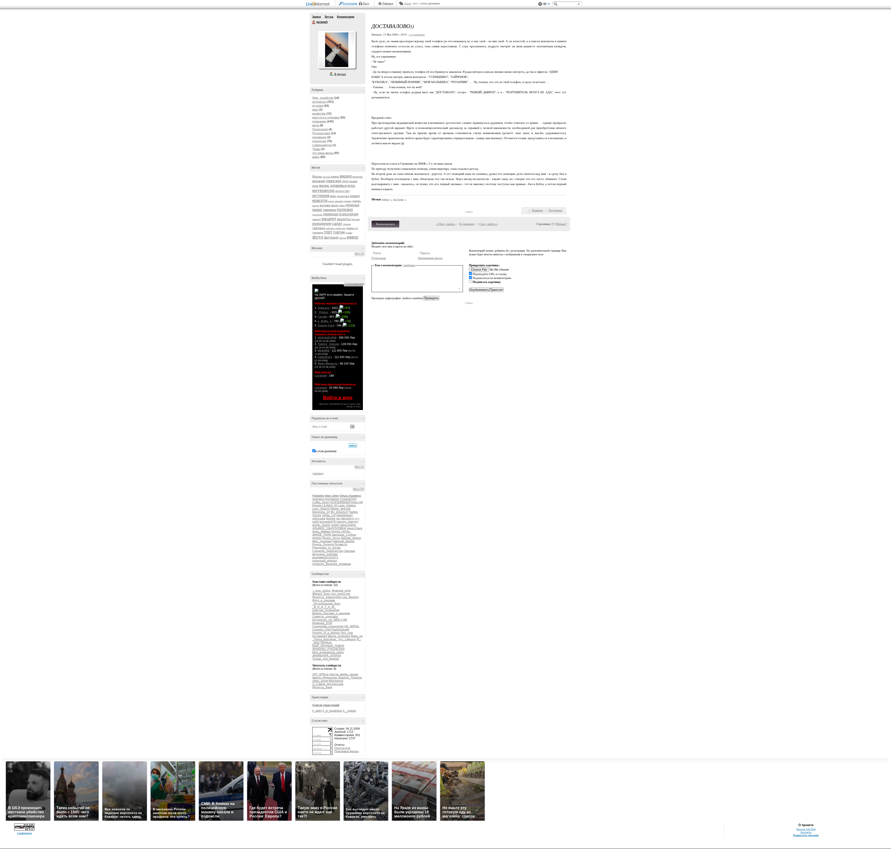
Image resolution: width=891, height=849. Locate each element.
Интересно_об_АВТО (326, 620)
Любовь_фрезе (351, 538)
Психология (320, 129)
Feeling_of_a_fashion (326, 632)
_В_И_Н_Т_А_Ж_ (324, 607)
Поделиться (555, 210)
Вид (546, 4)
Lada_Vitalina (347, 505)
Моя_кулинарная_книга (328, 652)
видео (346, 176)
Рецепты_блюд (322, 687)
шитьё (342, 238)
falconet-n (347, 518)
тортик (339, 232)
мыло (335, 205)
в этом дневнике (326, 451)
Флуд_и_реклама (323, 600)
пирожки (329, 210)
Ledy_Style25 (321, 508)
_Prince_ (323, 312)
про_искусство (340, 594)
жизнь (324, 186)
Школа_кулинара (339, 636)
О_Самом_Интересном (327, 684)
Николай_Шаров (343, 541)
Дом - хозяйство (322, 97)
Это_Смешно (347, 639)
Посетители (342, 748)
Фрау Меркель (328, 363)
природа (330, 214)
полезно (345, 209)
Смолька (349, 551)
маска (315, 205)
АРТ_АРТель (320, 674)
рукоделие (319, 141)
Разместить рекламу (806, 835)
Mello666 (323, 350)
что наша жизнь (322, 153)
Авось (407, 3)
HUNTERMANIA (340, 502)
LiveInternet (318, 4)
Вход (366, 3)
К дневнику (467, 224)
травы (348, 232)
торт (328, 232)
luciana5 (314, 22)
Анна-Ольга (354, 528)
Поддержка (540, 4)
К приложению (354, 283)
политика (317, 214)
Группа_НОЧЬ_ (341, 531)
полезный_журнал (324, 560)
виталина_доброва (325, 554)
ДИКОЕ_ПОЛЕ (321, 534)
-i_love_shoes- (321, 590)
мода (315, 125)
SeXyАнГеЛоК (327, 337)
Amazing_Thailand (350, 677)
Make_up (357, 636)
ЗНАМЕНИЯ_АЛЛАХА (326, 655)
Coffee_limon (320, 502)
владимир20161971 (325, 557)
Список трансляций (325, 705)
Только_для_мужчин (325, 658)
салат (337, 223)
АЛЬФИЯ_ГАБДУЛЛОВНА (329, 528)
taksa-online (348, 525)
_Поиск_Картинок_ (324, 639)
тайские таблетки (335, 228)
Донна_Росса (331, 538)
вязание (318, 181)
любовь (356, 201)
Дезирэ (317, 538)
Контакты (806, 832)
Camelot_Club (321, 629)
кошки (355, 196)
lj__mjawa (349, 710)
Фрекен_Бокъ (321, 594)
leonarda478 (328, 521)
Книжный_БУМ (322, 623)
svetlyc (335, 525)
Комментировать (385, 224)
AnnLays (323, 308)
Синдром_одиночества (327, 551)
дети (345, 181)
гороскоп (333, 181)
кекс (333, 196)
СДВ (344, 620)
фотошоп (331, 237)
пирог (317, 210)
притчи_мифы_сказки (343, 674)
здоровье (338, 185)
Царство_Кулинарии (325, 610)
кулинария (319, 121)
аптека (326, 177)
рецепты (344, 219)
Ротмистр (341, 544)
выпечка (357, 176)
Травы (316, 149)
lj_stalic (317, 710)
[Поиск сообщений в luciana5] (353, 445)
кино (315, 109)
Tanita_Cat (329, 515)
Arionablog (332, 499)
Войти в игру (337, 397)
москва (325, 205)
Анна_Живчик (321, 531)
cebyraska (318, 518)
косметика (319, 113)
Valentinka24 (344, 515)
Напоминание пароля (430, 258)
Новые (561, 224)
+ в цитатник (417, 34)
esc (338, 518)
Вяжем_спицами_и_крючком (331, 613)
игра (351, 186)
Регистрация (350, 3)
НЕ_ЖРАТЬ (351, 626)
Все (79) (358, 489)
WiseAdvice (336, 680)
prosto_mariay (321, 525)
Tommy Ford (326, 325)
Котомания (319, 636)
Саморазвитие (322, 145)
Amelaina (318, 499)
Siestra (316, 515)
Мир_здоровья (322, 541)
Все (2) (359, 253)
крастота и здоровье (325, 117)
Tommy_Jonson (328, 344)
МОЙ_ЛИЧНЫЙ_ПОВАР (328, 645)
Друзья (328, 16)
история (317, 105)
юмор (316, 157)
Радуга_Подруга (323, 544)
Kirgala (316, 505)
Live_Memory (350, 597)
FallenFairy (325, 357)
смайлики (409, 265)
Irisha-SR (357, 502)
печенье (352, 205)
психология (348, 214)
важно (335, 176)
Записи (316, 16)
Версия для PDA (806, 829)
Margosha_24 (321, 512)
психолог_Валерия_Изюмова (331, 564)
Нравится (537, 210)
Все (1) (359, 466)
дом (315, 186)
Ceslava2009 (347, 499)
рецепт (329, 218)
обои (342, 205)
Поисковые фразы (346, 751)
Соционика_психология (328, 626)
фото (317, 237)
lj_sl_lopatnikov (332, 710)
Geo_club (347, 632)
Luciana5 (321, 375)
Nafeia (353, 512)
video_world (320, 680)
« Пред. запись (445, 224)
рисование (319, 137)
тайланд (318, 228)
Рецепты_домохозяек (326, 597)
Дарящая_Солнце (344, 534)
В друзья (340, 74)
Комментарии (345, 16)
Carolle (322, 316)
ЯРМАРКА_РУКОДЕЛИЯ (328, 649)
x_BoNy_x (325, 321)
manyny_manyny (347, 521)
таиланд (317, 473)
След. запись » (488, 224)
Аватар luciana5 (336, 49)
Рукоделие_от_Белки (326, 547)
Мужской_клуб (341, 590)
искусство (342, 191)
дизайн (353, 181)
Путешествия (321, 133)
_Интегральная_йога (326, 603)
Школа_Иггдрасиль (324, 677)
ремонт (316, 219)
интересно (319, 101)
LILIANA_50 (329, 505)
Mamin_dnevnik (340, 508)
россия (355, 219)
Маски (317, 176)
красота (319, 200)
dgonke (331, 518)
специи (347, 224)
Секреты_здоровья (325, 616)
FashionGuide (340, 629)
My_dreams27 (340, 512)
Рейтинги (387, 3)
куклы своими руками (340, 201)
